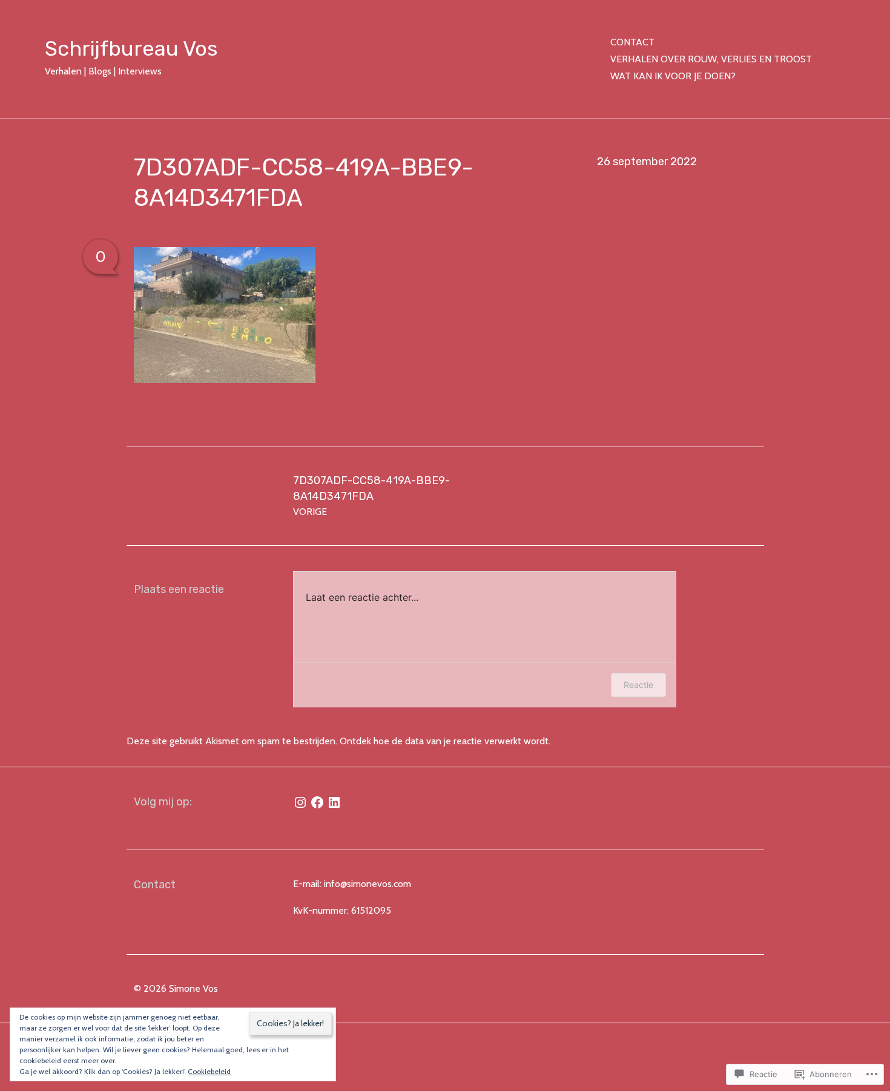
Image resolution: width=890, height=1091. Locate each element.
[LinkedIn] (334, 802)
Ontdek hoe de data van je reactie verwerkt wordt (444, 741)
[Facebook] (317, 802)
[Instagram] (300, 802)
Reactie (638, 685)
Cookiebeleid (209, 1071)
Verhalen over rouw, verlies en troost (711, 59)
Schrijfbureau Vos (131, 48)
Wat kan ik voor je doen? (673, 76)
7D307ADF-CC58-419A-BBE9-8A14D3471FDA (371, 495)
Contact (632, 42)
